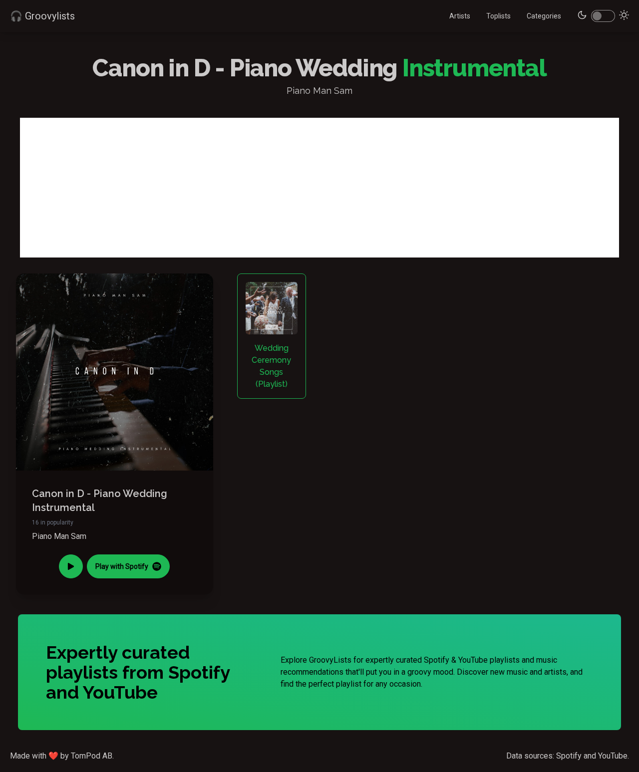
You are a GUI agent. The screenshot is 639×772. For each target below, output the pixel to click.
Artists (459, 16)
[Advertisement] (319, 187)
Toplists (498, 16)
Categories (544, 16)
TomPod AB (91, 756)
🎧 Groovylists (42, 16)
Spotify (569, 756)
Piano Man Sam (59, 536)
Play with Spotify (121, 566)
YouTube (613, 756)
